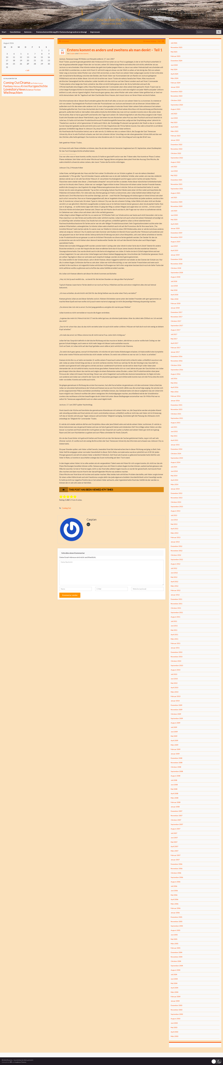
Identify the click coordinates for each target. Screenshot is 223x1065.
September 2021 (177, 189)
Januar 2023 (175, 140)
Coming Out (66, 508)
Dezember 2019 (176, 233)
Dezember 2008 (176, 758)
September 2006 (177, 877)
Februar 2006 (175, 908)
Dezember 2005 (176, 917)
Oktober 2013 (176, 502)
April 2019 (174, 250)
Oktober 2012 (176, 555)
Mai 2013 (174, 524)
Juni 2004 (174, 979)
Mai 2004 (174, 983)
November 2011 (176, 604)
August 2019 (175, 242)
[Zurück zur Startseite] (111, 14)
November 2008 (176, 763)
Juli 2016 (174, 378)
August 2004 (175, 970)
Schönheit (65, 41)
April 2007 (174, 846)
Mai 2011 (174, 630)
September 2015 (177, 418)
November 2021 (176, 184)
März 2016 (174, 392)
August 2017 (175, 330)
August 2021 (175, 193)
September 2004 (177, 966)
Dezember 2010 (176, 652)
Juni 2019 (174, 246)
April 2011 (174, 634)
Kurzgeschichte (38, 86)
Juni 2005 (174, 935)
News (22, 89)
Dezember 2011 (176, 599)
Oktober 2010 (176, 661)
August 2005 (175, 930)
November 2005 (176, 921)
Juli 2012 (174, 568)
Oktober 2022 (176, 153)
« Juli (27, 70)
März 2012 (174, 586)
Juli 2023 (174, 114)
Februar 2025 (175, 56)
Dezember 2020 (176, 202)
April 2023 (174, 127)
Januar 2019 (175, 255)
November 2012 (176, 551)
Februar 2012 (175, 590)
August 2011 (175, 617)
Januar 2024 (175, 87)
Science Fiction (33, 89)
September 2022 (177, 158)
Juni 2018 (174, 286)
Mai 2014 (174, 476)
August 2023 (175, 109)
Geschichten (15, 32)
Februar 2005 (175, 948)
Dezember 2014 (176, 449)
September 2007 (177, 824)
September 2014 (177, 458)
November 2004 (176, 957)
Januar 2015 (175, 445)
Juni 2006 (174, 891)
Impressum (95, 32)
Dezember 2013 (176, 493)
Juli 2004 (174, 974)
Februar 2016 (175, 396)
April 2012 (174, 582)
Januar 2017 (175, 352)
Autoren (28, 32)
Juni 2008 (174, 785)
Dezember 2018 (176, 259)
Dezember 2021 (176, 180)
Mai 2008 (174, 789)
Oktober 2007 (176, 820)
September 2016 (177, 370)
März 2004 (174, 992)
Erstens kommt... (84, 53)
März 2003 (174, 1036)
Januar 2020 (175, 228)
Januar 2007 (175, 860)
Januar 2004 (175, 1001)
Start (4, 32)
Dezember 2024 (176, 61)
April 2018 (174, 295)
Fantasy (8, 86)
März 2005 (174, 944)
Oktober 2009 (176, 714)
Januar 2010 (175, 701)
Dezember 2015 (176, 405)
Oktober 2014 (176, 453)
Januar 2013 (175, 542)
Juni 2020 (174, 215)
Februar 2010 (175, 696)
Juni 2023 (174, 118)
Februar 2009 (175, 749)
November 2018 (176, 264)
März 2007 (174, 851)
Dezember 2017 (176, 312)
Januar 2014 (175, 489)
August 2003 (175, 1019)
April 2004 (174, 988)
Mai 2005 (174, 939)
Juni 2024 (174, 65)
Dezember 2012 (176, 546)
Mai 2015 (174, 436)
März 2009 (174, 745)
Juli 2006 (174, 886)
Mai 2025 (174, 52)
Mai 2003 (174, 1027)
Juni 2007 (174, 838)
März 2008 (174, 798)
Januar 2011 (175, 648)
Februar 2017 (175, 348)
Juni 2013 (174, 520)
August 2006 (175, 882)
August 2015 (175, 423)
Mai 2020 (174, 220)
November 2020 (176, 206)
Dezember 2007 (176, 811)
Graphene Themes (20, 1062)
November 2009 (176, 710)
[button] (216, 1061)
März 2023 (174, 131)
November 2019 (176, 237)
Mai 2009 (174, 736)
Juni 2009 (174, 732)
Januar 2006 (175, 913)
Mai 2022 (174, 175)
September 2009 (177, 718)
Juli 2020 (174, 211)
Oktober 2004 (176, 961)
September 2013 (177, 506)
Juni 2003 (174, 1023)
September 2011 (177, 612)
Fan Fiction (34, 83)
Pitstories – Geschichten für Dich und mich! (111, 19)
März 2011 (174, 639)
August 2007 (175, 829)
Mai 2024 (174, 69)
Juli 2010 (174, 674)
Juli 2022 (174, 167)
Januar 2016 (175, 401)
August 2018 (175, 277)
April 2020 (174, 224)
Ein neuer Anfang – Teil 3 (152, 41)
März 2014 (174, 484)
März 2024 (174, 78)
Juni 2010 (174, 679)
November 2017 (176, 317)
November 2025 (176, 47)
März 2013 (174, 533)
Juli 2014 (174, 467)
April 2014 (174, 480)
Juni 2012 (174, 573)
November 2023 (176, 96)
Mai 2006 (174, 895)
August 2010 (175, 670)
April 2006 (174, 899)
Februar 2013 (175, 537)
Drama (25, 82)
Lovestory (10, 89)
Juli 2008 (174, 780)
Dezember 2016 (176, 356)
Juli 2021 (174, 197)
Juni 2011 (174, 626)
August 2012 (175, 564)
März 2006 (174, 904)
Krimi (24, 86)
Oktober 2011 (176, 608)
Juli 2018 (174, 281)
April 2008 (174, 793)
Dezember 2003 (176, 1005)
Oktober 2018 (176, 268)
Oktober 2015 (176, 414)
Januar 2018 (175, 308)
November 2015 (176, 409)
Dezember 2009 (176, 705)
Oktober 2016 (176, 365)
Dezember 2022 (176, 144)
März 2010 (174, 692)
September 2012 (177, 559)
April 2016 (174, 387)
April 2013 (174, 529)
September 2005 (177, 926)
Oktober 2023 (176, 100)
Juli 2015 (174, 427)
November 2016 (176, 361)
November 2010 (176, 657)
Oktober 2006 (176, 873)
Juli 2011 (174, 621)
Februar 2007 (175, 855)
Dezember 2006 (176, 864)
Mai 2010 (174, 683)
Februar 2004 (175, 997)
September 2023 (177, 105)
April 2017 (174, 343)
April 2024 (174, 74)
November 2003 (176, 1010)
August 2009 (175, 723)
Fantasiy (40, 83)
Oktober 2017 (176, 321)
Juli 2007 (174, 833)
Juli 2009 (174, 727)
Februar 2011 (175, 643)
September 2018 (177, 272)
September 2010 (177, 665)
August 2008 (175, 776)
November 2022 (176, 149)
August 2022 (175, 162)
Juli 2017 (174, 334)
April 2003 (174, 1032)
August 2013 (175, 511)
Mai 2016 (174, 383)
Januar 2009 (175, 754)
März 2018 (174, 299)
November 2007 (176, 815)
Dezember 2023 (176, 91)
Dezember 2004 (176, 952)
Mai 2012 (174, 577)
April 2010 (174, 687)
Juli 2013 (174, 515)
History (17, 86)
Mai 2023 (174, 122)
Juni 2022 (174, 171)
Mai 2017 (174, 339)
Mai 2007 (174, 842)
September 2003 (177, 1014)
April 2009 (174, 740)
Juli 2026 (174, 43)
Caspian (72, 53)
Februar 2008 (175, 802)
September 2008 (177, 771)
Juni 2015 (174, 431)
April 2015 (174, 440)
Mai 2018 (174, 290)
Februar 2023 (175, 136)
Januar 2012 (175, 595)
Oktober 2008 (176, 767)
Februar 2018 (175, 303)
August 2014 (175, 462)
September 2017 (177, 325)
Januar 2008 (175, 807)
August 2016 (175, 374)
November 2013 (176, 498)
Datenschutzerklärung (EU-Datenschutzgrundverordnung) (61, 32)
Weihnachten (13, 92)
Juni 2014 (174, 471)
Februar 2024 (175, 83)
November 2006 (176, 868)
